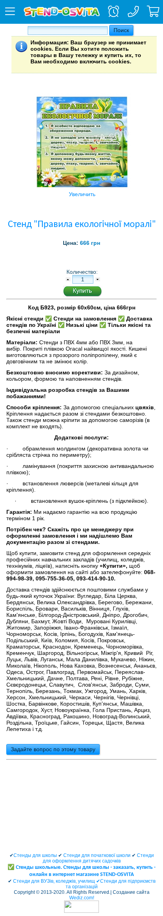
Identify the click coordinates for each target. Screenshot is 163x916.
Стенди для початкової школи (97, 855)
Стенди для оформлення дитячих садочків (98, 858)
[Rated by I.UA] (81, 911)
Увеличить (82, 194)
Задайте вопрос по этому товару (53, 749)
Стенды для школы (35, 855)
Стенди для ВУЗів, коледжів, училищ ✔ (56, 881)
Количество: (82, 272)
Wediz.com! (81, 898)
